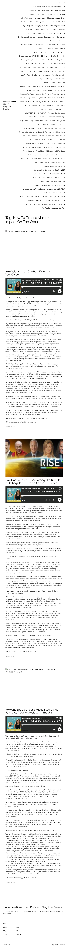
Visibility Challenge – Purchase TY (53, 193)
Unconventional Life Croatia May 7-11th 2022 (50, 162)
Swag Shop (61, 121)
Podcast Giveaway (31, 105)
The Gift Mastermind (58, 143)
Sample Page (23, 121)
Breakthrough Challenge (26, 37)
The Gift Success (28, 151)
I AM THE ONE (51, 60)
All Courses (50, 18)
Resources (42, 117)
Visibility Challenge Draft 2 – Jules (39, 200)
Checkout (53, 41)
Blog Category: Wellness (36, 33)
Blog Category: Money (57, 26)
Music (34, 98)
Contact (55, 45)
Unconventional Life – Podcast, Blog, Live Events (9, 105)
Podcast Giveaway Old (46, 105)
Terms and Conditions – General (54, 128)
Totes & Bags (40, 151)
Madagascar (46, 75)
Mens (63, 94)
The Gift (37, 140)
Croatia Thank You (59, 48)
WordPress (62, 945)
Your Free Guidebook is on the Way (53, 208)
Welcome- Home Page (33, 204)
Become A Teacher (58, 22)
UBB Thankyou (60, 151)
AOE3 (31, 22)
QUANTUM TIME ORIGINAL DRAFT (35, 113)
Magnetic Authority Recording (54, 83)
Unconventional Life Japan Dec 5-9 (53, 181)
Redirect (51, 113)
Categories (61, 37)
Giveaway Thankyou (27, 60)
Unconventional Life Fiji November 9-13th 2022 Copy (47, 178)
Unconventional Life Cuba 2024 (54, 166)
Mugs (29, 98)
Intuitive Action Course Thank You (48, 67)
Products (43, 109)
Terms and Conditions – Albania (30, 128)
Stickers (53, 121)
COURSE (40, 48)
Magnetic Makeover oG (33, 90)
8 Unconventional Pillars (38, 14)
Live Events (36, 75)
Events (46, 56)
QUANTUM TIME (59, 109)
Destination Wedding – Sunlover (44, 52)
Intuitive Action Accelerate (56, 64)
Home (37, 60)
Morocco (22, 98)
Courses (48, 48)
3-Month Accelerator (58, 3)
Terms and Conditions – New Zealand (31, 132)
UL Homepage (39, 155)
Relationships (60, 113)
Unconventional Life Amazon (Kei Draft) (51, 159)
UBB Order (49, 151)
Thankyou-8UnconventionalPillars (42, 136)
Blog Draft (49, 33)
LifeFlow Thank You (43, 71)
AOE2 (26, 22)
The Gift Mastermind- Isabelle (32, 147)
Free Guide (61, 56)
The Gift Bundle (47, 140)
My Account (42, 98)
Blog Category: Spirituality (56, 29)
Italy (63, 67)
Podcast (47, 102)
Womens (62, 204)
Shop (31, 121)
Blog (23, 26)
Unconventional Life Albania (55, 155)
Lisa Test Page (26, 75)
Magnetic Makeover (58, 86)
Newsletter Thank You (27, 102)
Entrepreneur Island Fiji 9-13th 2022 (31, 56)
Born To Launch (59, 33)
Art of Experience (40, 22)
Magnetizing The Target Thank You (47, 94)
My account (51, 98)
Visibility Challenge (34, 193)
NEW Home (61, 98)
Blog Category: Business (39, 26)
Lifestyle (54, 71)
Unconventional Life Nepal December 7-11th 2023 (48, 185)
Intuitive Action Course (28, 67)
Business (39, 37)
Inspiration (61, 60)
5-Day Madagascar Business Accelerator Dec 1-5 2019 (47, 10)
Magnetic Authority (58, 75)
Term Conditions (42, 124)
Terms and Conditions (57, 124)
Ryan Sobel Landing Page (56, 117)
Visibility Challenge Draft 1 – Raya (54, 196)
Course (62, 45)
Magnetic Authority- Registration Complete (35, 86)
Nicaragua (39, 102)
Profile (50, 109)
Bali (49, 22)
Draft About (61, 52)
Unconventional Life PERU (56, 189)
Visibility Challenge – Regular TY (30, 196)
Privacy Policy (60, 105)
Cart (53, 37)
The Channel (60, 136)
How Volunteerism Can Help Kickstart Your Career (27, 273)
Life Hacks (24, 71)
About (50, 14)
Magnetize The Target (26, 94)
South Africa (39, 121)
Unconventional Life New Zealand (34, 189)
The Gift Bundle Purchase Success (37, 143)
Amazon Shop (60, 18)
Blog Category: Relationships (35, 29)
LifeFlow (32, 71)
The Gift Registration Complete (54, 147)
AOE (21, 22)
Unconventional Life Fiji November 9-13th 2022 (49, 174)
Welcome (61, 200)
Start (46, 121)
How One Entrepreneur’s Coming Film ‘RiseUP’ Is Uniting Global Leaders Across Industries (33, 481)
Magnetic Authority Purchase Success (52, 79)
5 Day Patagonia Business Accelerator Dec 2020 (49, 7)
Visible (54, 200)
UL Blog (30, 155)
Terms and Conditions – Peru (55, 132)
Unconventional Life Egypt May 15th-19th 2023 (49, 170)
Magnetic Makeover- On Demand (54, 90)
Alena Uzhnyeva (59, 14)
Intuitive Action (40, 64)
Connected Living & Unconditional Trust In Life (35, 45)
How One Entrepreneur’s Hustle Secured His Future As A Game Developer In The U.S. (31, 711)
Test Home (26, 136)
